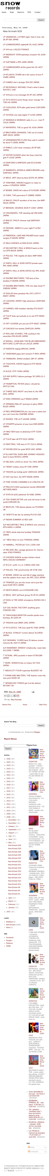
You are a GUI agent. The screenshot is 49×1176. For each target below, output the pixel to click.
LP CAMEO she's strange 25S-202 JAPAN (21, 82)
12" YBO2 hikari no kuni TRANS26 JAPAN (21, 540)
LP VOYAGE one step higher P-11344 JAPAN (22, 115)
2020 (9, 778)
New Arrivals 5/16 (14, 871)
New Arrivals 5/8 (14, 887)
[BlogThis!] (8, 695)
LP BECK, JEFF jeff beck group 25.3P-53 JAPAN (24, 595)
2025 (9, 762)
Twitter (8, 946)
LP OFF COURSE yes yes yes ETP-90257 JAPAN (24, 323)
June (10, 839)
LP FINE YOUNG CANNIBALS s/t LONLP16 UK (23, 482)
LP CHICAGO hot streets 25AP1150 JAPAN (21, 328)
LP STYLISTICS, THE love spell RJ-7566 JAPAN (24, 628)
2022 (9, 772)
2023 (9, 769)
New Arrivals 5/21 (14, 865)
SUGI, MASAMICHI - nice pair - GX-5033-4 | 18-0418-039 (37, 1094)
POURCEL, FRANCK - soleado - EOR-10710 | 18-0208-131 (36, 1125)
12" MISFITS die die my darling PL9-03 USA (22, 514)
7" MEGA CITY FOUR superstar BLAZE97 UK (22, 670)
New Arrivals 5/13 (14, 881)
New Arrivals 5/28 (14, 852)
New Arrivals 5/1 (14, 894)
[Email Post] (32, 692)
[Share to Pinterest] (17, 695)
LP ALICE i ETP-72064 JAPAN (16, 371)
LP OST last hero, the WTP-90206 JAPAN (21, 477)
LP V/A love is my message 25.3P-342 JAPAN (22, 95)
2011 (9, 807)
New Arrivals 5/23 (14, 858)
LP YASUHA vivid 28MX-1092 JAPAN (19, 623)
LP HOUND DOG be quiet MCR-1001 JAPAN (22, 449)
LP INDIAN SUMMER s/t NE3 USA (17, 519)
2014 (9, 798)
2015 (9, 794)
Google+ (9, 940)
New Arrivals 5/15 (14, 874)
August (11, 833)
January (11, 908)
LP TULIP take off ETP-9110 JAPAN (18, 439)
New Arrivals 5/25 (14, 855)
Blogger (37, 732)
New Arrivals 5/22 (14, 862)
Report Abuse (10, 739)
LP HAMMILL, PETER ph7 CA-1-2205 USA (21, 545)
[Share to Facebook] (14, 695)
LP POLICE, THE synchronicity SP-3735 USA (22, 570)
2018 (9, 785)
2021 (9, 775)
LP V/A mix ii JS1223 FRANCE (16, 49)
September (12, 830)
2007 (9, 912)
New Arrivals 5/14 (14, 878)
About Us (20, 12)
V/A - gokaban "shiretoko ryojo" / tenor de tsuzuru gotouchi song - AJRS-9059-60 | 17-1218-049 (36, 1114)
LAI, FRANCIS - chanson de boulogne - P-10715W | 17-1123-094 (37, 1134)
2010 (9, 811)
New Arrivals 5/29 (14, 849)
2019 (9, 781)
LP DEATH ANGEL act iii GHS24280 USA (20, 590)
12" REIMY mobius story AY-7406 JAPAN (20, 467)
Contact (37, 12)
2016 (9, 791)
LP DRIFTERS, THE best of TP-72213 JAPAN (22, 444)
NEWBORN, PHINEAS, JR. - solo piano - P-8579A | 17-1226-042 (36, 1104)
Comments (34, 1152)
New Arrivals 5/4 (14, 891)
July (10, 836)
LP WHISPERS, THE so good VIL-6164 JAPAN (23, 127)
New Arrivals (16, 699)
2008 (9, 817)
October (11, 826)
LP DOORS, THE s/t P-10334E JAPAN (19, 419)
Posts (32, 1147)
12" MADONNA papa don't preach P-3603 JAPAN (24, 354)
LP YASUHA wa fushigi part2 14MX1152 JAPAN (23, 472)
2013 (9, 801)
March (10, 901)
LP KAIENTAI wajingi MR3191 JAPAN (19, 349)
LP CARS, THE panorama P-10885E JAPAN (22, 195)
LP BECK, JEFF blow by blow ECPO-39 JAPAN (23, 178)
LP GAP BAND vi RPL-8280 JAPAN (18, 62)
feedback (9, 922)
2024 (9, 765)
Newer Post (6, 705)
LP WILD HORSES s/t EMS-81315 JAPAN (21, 243)
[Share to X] (11, 695)
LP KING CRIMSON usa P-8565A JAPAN (20, 399)
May (10, 843)
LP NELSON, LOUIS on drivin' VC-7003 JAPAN (23, 462)
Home (4, 12)
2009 (9, 814)
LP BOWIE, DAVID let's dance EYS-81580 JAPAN (24, 190)
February (12, 904)
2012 (9, 804)
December (12, 820)
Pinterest (9, 943)
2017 (9, 788)
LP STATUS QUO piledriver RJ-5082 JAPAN (22, 494)
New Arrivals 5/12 (14, 884)
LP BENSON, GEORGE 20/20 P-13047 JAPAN (23, 208)
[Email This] (5, 695)
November (12, 823)
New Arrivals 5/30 (14, 845)
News (8, 927)
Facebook (9, 938)
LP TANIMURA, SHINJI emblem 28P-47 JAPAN (23, 359)
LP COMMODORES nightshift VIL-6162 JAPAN (23, 44)
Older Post (43, 705)
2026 (9, 759)
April (10, 898)
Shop (12, 12)
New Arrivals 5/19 (14, 868)
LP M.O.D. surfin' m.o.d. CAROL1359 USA (21, 565)
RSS (29, 12)
